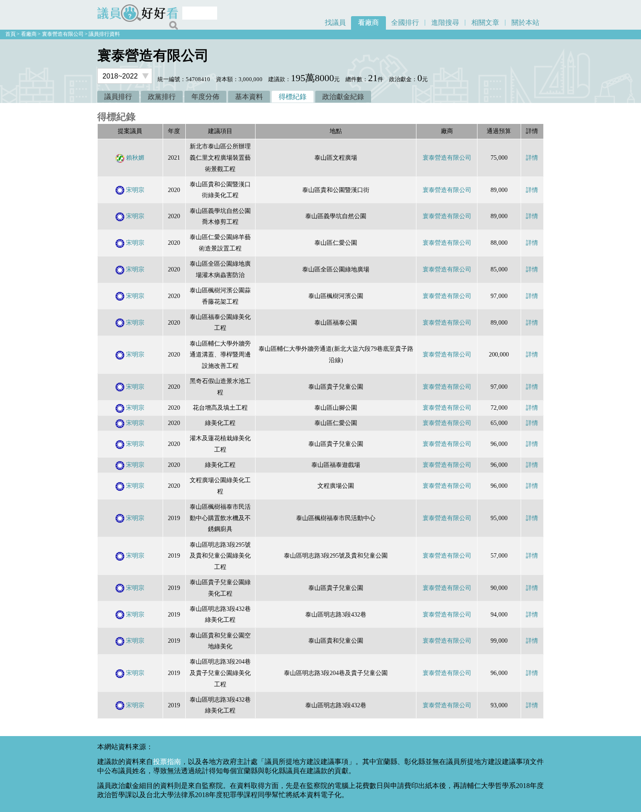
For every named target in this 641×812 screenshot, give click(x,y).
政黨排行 (162, 96)
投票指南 (167, 761)
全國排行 (405, 22)
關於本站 (525, 22)
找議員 (335, 22)
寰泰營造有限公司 (63, 34)
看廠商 (368, 22)
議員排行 (118, 96)
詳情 (532, 157)
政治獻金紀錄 (343, 96)
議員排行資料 (104, 34)
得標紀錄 (293, 96)
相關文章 (485, 22)
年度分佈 (205, 96)
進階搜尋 (445, 22)
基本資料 (249, 96)
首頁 (10, 34)
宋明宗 (135, 189)
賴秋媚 (135, 157)
